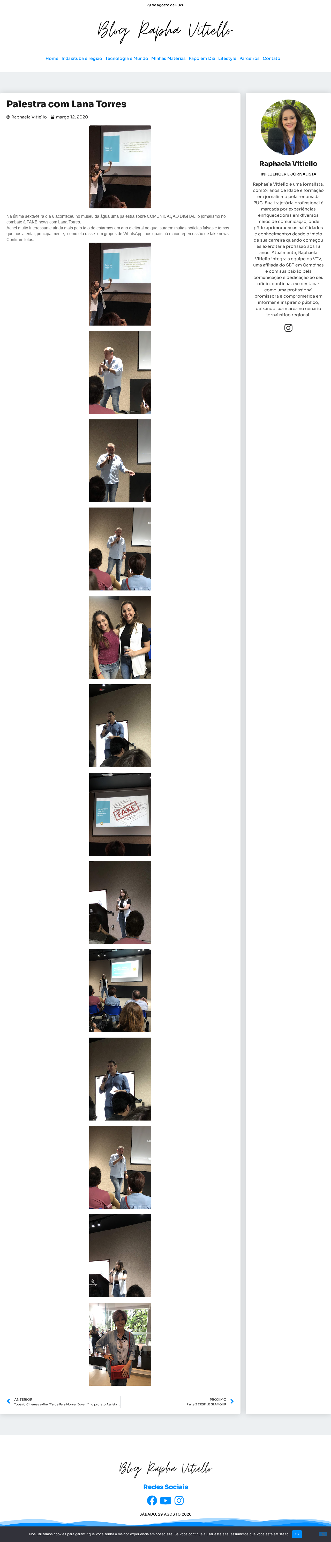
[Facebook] (152, 1500)
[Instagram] (288, 327)
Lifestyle (227, 58)
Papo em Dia (202, 58)
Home (52, 58)
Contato (271, 58)
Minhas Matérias (168, 58)
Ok (297, 1534)
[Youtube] (165, 1500)
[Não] (323, 1534)
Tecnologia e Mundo (126, 58)
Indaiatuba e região (82, 58)
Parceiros (249, 58)
